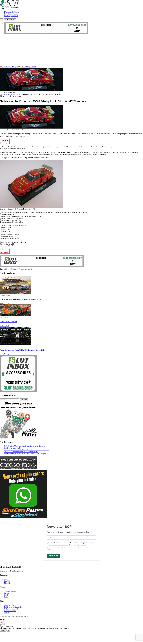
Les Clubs (7, 581)
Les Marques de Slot (11, 16)
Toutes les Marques (10, 591)
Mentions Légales (10, 605)
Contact (6, 613)
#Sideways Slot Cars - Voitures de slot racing (18, 269)
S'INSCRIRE (53, 555)
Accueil (2, 94)
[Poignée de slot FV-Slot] (19, 438)
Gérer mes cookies (10, 611)
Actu (5, 579)
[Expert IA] (1, 624)
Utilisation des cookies (11, 609)
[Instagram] (4, 620)
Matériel (7, 583)
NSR (6, 597)
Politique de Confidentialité (13, 607)
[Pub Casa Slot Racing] (18, 469)
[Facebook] (1, 620)
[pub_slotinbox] (18, 391)
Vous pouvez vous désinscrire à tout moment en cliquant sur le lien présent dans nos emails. (71, 548)
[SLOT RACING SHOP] (46, 34)
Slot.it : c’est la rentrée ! (12, 448)
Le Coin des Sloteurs (11, 14)
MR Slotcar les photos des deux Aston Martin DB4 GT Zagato (25, 454)
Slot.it (6, 595)
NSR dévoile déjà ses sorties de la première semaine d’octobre (24, 446)
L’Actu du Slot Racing (11, 12)
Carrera (6, 593)
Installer (3, 630)
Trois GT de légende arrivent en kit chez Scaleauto (21, 452)
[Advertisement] (71, 50)
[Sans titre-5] (23, 517)
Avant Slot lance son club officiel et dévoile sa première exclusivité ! (26, 450)
